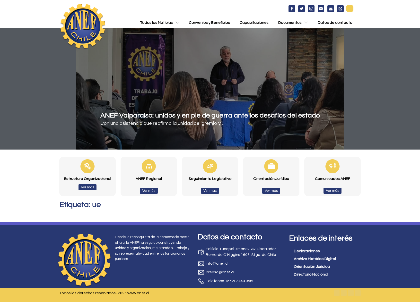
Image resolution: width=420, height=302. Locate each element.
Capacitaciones (254, 23)
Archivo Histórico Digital (315, 259)
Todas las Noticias (156, 23)
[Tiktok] (358, 293)
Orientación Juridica (312, 266)
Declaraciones (307, 251)
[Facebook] (337, 293)
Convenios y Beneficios (209, 23)
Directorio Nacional (311, 274)
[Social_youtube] (321, 8)
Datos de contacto (335, 23)
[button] (349, 8)
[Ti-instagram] (311, 8)
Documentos (290, 23)
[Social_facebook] (292, 8)
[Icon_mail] (330, 8)
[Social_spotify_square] (340, 8)
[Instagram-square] (351, 293)
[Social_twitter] (301, 8)
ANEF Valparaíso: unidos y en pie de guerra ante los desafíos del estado (210, 115)
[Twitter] (344, 293)
